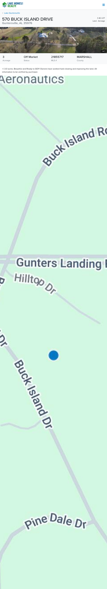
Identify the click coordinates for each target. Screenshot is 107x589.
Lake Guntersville (12, 13)
